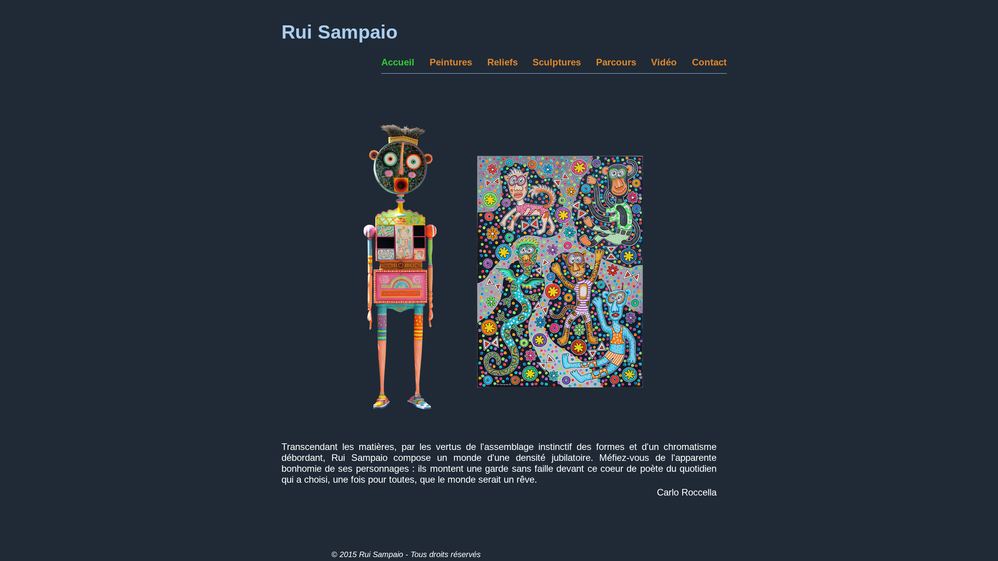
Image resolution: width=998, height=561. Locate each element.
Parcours (616, 62)
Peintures (451, 62)
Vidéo (664, 62)
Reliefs (502, 62)
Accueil (397, 62)
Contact (709, 62)
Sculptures (557, 62)
